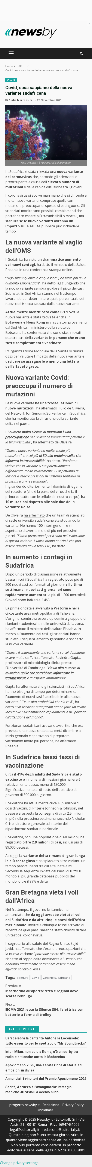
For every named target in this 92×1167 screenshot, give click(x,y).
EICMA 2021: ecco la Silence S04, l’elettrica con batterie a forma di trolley (44, 1009)
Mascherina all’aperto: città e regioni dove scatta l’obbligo (41, 990)
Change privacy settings (19, 1162)
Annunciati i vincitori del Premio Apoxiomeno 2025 (45, 1079)
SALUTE (11, 79)
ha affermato (34, 515)
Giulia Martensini (20, 100)
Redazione (51, 1104)
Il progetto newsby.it (23, 1104)
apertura (22, 978)
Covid (35, 978)
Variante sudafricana (56, 978)
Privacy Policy (73, 1104)
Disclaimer (45, 1110)
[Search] (81, 53)
